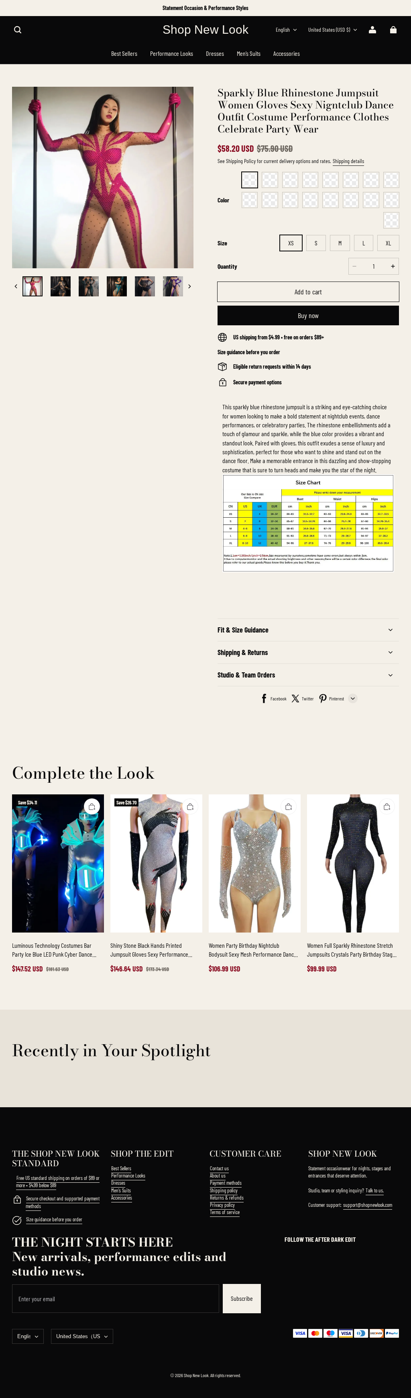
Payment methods (226, 1183)
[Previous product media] (16, 286)
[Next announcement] (398, 8)
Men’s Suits (121, 1190)
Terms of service (225, 1212)
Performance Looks (128, 1175)
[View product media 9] (89, 286)
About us (218, 1175)
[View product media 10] (117, 286)
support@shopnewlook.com (367, 1205)
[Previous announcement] (13, 8)
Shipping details (348, 160)
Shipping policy (224, 1190)
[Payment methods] (17, 1200)
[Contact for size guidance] (17, 1221)
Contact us (219, 1168)
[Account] (372, 29)
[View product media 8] (61, 286)
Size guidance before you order (54, 1219)
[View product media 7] (32, 286)
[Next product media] (189, 286)
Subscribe (242, 1298)
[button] (17, 29)
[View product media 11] (145, 286)
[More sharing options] (353, 698)
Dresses (118, 1183)
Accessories (121, 1197)
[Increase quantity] (393, 266)
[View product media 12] (173, 286)
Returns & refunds (227, 1197)
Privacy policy (222, 1205)
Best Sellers (121, 1168)
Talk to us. (375, 1190)
